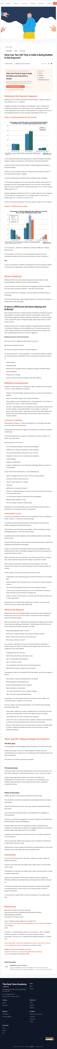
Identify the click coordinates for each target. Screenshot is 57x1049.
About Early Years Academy (36, 1014)
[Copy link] (46, 64)
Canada (4, 1030)
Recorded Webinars (7, 1016)
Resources (24, 3)
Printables (32, 1005)
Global (3, 1028)
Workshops (5, 1005)
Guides (31, 1002)
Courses (4, 1002)
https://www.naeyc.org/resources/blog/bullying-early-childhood (24, 923)
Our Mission (32, 1016)
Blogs (31, 986)
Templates (32, 1007)
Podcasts (8, 3)
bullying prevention (19, 615)
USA (3, 1033)
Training (15, 3)
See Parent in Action (15, 86)
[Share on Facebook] (51, 64)
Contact (49, 3)
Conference (41, 3)
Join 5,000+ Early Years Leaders (16, 89)
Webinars (33, 3)
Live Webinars (5, 1014)
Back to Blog (9, 47)
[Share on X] (49, 64)
